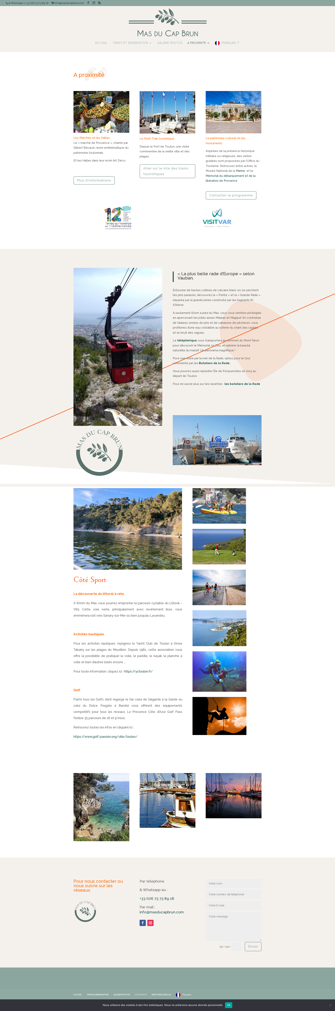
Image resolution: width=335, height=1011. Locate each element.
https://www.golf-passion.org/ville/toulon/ (105, 737)
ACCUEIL (101, 43)
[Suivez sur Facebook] (143, 923)
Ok (229, 1005)
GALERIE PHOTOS (169, 43)
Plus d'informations (94, 180)
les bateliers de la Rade (242, 384)
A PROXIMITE (196, 43)
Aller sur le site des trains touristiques (165, 171)
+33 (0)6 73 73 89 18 (157, 898)
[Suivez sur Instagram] (150, 923)
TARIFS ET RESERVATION (130, 43)
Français (229, 42)
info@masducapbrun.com (162, 912)
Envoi (253, 946)
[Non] (330, 1005)
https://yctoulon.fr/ (138, 671)
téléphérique (187, 340)
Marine (240, 171)
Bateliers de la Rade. (214, 363)
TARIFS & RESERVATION (98, 995)
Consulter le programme (231, 195)
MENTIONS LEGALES (161, 995)
